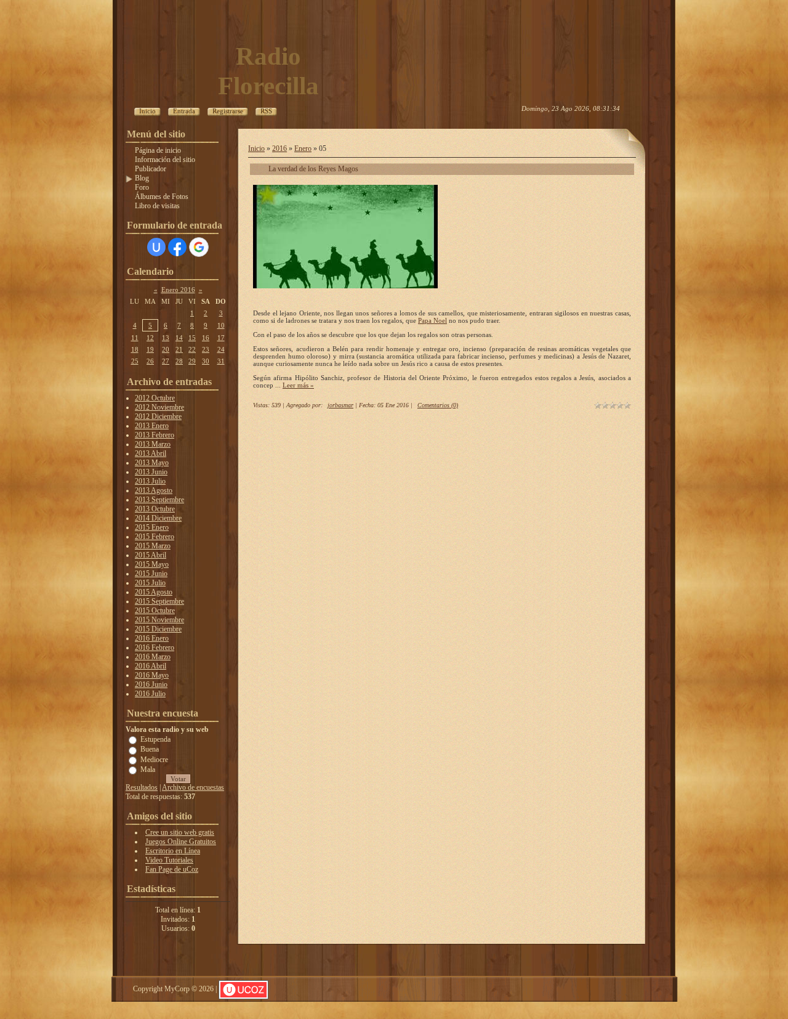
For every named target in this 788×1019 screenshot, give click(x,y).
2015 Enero (152, 527)
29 (192, 361)
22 (192, 349)
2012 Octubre (155, 398)
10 (221, 325)
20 (165, 349)
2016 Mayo (152, 675)
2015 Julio (150, 583)
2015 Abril (150, 555)
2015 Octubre (155, 610)
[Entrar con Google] (199, 247)
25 (135, 361)
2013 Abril (150, 453)
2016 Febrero (154, 647)
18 (135, 349)
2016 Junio (151, 684)
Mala (147, 769)
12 (150, 337)
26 (150, 361)
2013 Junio (151, 472)
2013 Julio (150, 481)
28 (179, 361)
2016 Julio (150, 693)
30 (205, 361)
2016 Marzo (153, 656)
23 (205, 349)
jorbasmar (340, 405)
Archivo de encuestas (193, 787)
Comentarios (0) (437, 405)
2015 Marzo (153, 546)
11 (135, 337)
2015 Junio (151, 573)
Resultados (142, 787)
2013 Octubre (155, 509)
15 (192, 337)
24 (221, 349)
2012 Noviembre (159, 407)
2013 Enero (152, 425)
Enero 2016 (178, 289)
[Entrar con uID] (156, 247)
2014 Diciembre (158, 518)
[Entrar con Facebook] (177, 247)
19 (150, 349)
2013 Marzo (153, 444)
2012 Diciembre (158, 416)
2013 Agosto (153, 490)
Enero (303, 148)
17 (221, 337)
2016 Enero (152, 638)
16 (205, 337)
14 (179, 337)
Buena (149, 749)
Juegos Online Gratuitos (180, 841)
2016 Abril (150, 666)
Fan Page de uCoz (171, 869)
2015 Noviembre (159, 619)
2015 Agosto (153, 592)
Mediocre (154, 759)
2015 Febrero (154, 536)
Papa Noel (432, 320)
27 (165, 361)
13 (165, 337)
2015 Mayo (152, 564)
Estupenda (155, 739)
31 (221, 361)
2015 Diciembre (158, 629)
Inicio (256, 148)
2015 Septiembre (159, 601)
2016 (279, 148)
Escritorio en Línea (172, 850)
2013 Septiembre (159, 499)
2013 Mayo (152, 462)
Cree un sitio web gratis (179, 832)
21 (179, 349)
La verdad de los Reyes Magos (313, 168)
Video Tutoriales (169, 860)
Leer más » (298, 385)
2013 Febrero (154, 435)
